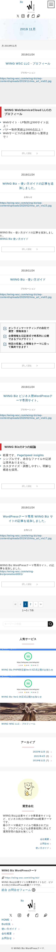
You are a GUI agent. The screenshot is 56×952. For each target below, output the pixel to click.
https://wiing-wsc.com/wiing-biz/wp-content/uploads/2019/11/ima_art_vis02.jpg (26, 79)
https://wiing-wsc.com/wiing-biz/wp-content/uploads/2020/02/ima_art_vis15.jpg (26, 204)
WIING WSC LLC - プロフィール (28, 63)
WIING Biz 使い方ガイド (14, 239)
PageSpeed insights (30, 455)
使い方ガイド (42, 848)
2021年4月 (39, 756)
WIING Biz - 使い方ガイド (28, 279)
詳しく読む (27, 153)
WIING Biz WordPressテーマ (29, 948)
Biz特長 (6, 924)
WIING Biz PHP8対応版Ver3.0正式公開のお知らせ (27, 669)
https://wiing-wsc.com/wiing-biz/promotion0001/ (17, 572)
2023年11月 (39, 752)
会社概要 (44, 839)
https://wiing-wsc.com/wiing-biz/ (21, 877)
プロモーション (28, 73)
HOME (5, 919)
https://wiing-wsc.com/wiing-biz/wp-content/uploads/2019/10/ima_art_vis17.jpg (26, 537)
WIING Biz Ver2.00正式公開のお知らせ (21, 697)
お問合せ (44, 843)
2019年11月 (39, 760)
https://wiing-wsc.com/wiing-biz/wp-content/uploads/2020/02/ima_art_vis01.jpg (26, 416)
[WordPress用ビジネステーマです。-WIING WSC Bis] (27, 6)
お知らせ (28, 197)
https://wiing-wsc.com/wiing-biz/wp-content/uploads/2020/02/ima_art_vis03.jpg (26, 295)
